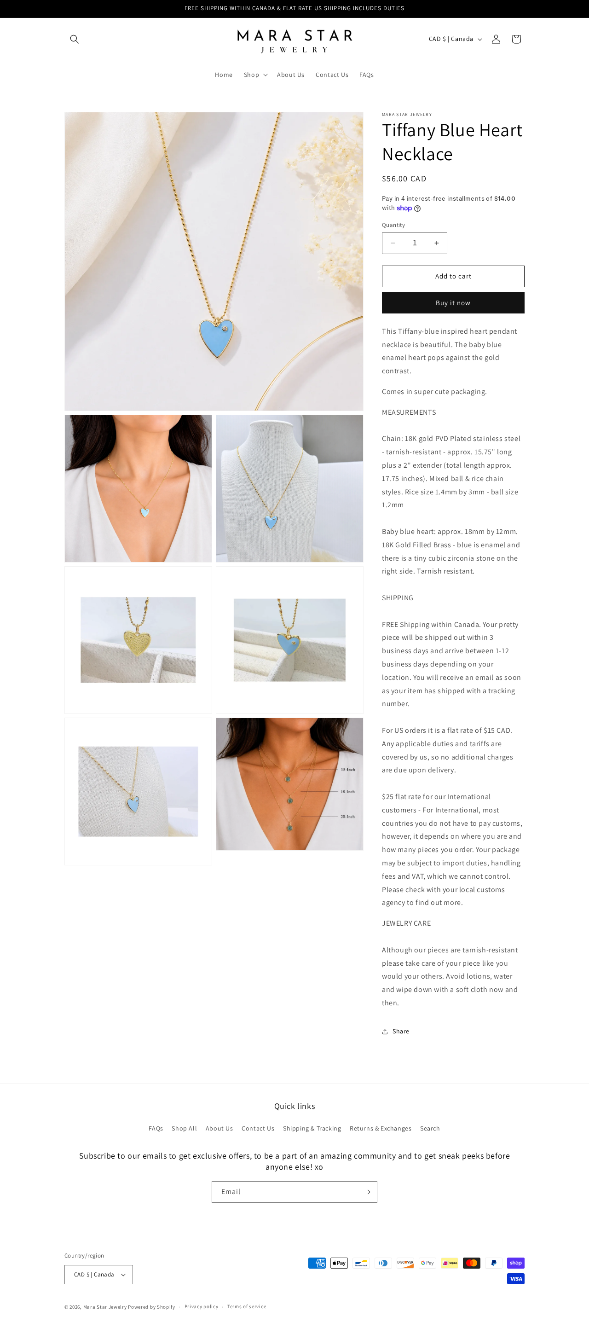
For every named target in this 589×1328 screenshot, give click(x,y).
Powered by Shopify (151, 1307)
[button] (74, 39)
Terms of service (246, 1306)
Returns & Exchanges (380, 1128)
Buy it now (453, 302)
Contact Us (258, 1128)
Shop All (184, 1128)
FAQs (156, 1128)
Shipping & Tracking (312, 1128)
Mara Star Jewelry (105, 1307)
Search (430, 1128)
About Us (219, 1128)
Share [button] (401, 1031)
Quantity (393, 225)
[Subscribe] (367, 1192)
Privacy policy (202, 1306)
